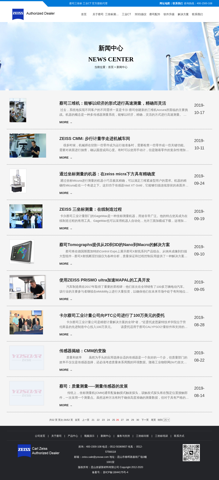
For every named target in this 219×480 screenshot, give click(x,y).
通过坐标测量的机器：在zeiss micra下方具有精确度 (107, 174)
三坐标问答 (142, 435)
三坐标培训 (161, 435)
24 (108, 419)
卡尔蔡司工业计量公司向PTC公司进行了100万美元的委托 (112, 315)
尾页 (153, 419)
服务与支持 (123, 435)
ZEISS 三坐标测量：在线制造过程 (90, 209)
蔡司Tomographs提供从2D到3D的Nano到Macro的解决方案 (114, 244)
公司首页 (40, 435)
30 (137, 419)
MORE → (66, 122)
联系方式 (179, 435)
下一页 (145, 419)
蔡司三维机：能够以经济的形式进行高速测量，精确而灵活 (112, 103)
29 (132, 419)
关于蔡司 (56, 435)
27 (122, 419)
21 (93, 419)
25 (113, 419)
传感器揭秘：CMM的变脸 (82, 350)
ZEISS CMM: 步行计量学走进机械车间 (94, 138)
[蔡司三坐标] (40, 14)
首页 (111, 67)
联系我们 (178, 3)
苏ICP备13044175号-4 (115, 472)
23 (103, 419)
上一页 (85, 419)
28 (127, 419)
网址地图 (165, 3)
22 (98, 419)
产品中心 (73, 435)
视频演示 (89, 435)
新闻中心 (122, 67)
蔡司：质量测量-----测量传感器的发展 (93, 386)
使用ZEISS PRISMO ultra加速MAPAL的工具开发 (104, 280)
